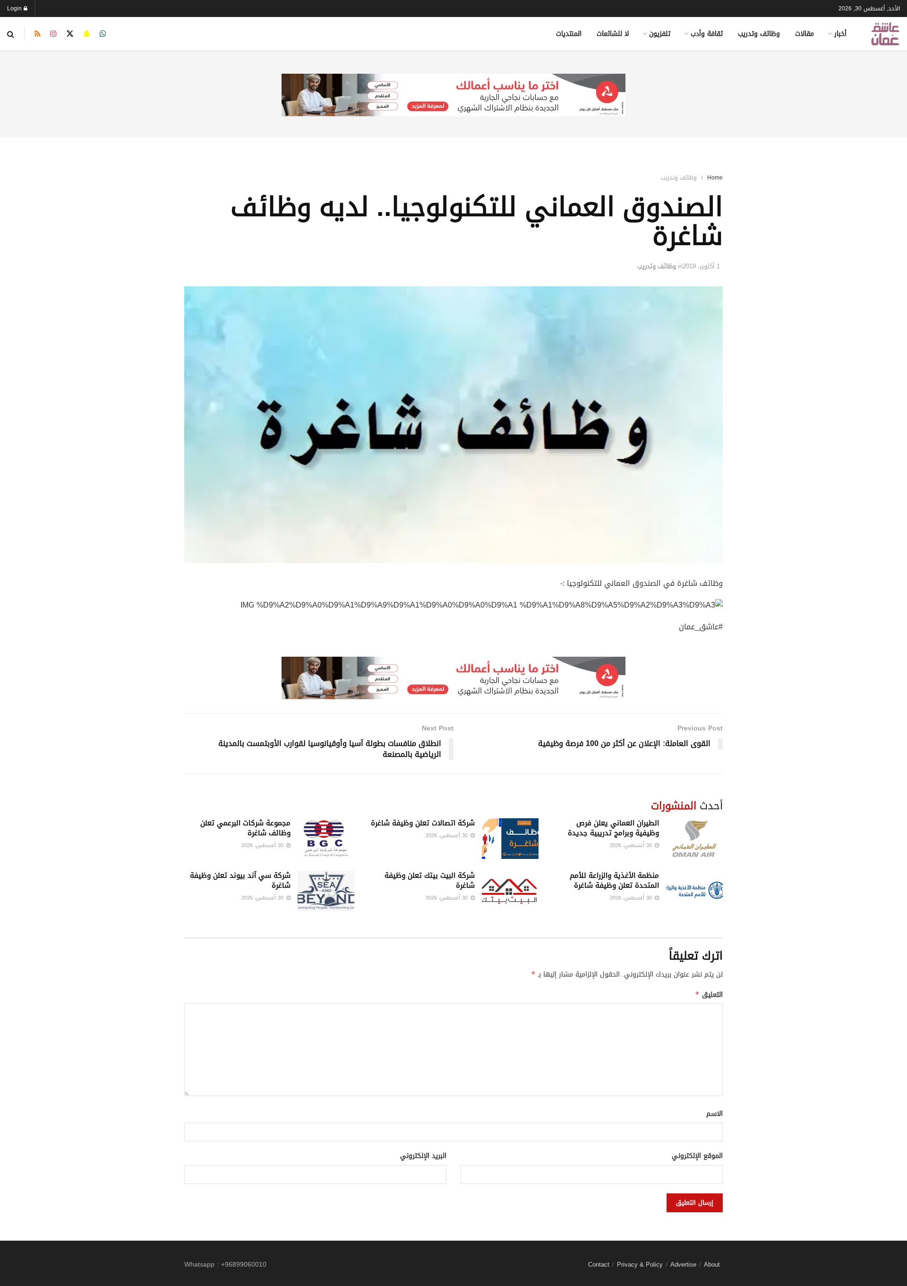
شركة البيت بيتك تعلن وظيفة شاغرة (430, 880)
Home (715, 177)
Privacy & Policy (640, 1264)
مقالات (804, 33)
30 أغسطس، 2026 (632, 845)
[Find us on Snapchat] (86, 34)
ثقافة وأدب (707, 33)
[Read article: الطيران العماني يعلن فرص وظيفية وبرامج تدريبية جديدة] (694, 838)
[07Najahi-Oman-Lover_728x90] (453, 95)
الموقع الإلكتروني (697, 1156)
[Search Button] (10, 34)
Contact (598, 1264)
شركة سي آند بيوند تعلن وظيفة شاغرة (240, 880)
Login (15, 8)
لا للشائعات (613, 33)
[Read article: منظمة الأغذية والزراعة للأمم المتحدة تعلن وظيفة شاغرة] (694, 891)
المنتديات (569, 33)
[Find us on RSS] (37, 34)
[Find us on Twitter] (70, 34)
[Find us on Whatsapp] (103, 34)
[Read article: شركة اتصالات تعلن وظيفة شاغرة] (510, 838)
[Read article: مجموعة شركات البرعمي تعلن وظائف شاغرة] (326, 838)
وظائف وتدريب (759, 33)
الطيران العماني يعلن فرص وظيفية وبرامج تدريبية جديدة (613, 828)
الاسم (714, 1114)
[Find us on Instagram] (53, 34)
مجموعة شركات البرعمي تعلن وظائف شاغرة (245, 828)
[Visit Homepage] (885, 34)
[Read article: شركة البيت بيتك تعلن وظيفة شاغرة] (510, 891)
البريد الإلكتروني (423, 1156)
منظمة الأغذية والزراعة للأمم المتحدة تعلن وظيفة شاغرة (614, 880)
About (712, 1264)
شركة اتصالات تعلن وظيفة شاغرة (423, 823)
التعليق (709, 994)
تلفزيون (659, 33)
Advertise (683, 1264)
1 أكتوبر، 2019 (701, 266)
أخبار (840, 33)
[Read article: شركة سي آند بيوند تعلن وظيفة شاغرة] (326, 891)
